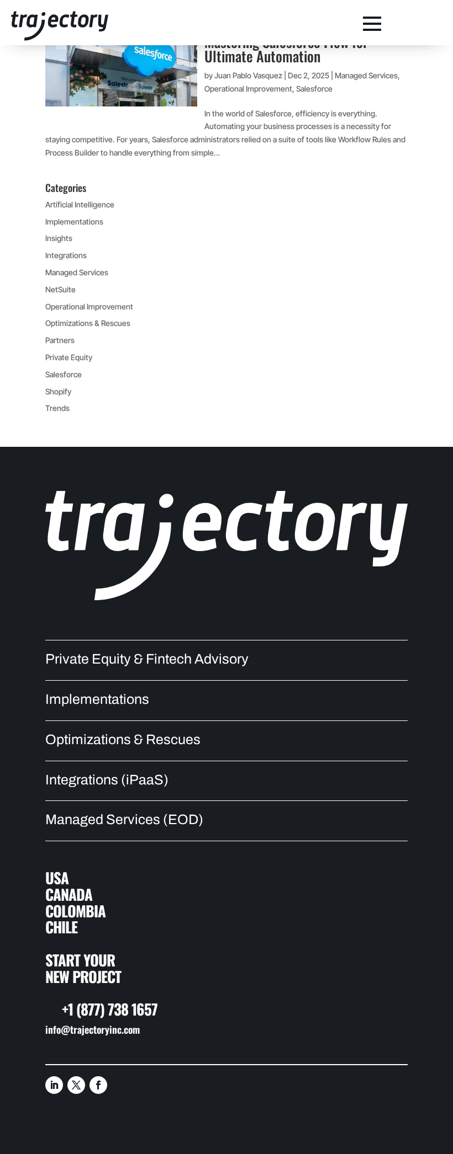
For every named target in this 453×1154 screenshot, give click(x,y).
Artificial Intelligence (79, 204)
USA (57, 878)
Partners (60, 340)
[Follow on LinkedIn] (54, 1085)
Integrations (66, 255)
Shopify (58, 391)
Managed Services (366, 75)
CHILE (61, 927)
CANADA (68, 894)
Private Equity (68, 357)
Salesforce (314, 88)
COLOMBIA (75, 911)
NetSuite (60, 289)
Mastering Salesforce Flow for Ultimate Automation (286, 49)
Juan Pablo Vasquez (248, 75)
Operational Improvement (248, 88)
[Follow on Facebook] (98, 1085)
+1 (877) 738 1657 (109, 1009)
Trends (57, 408)
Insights (58, 238)
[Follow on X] (76, 1085)
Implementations (74, 221)
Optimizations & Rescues (87, 323)
